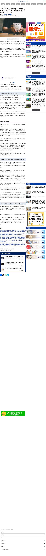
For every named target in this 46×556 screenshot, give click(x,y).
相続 (13, 4)
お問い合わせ (3, 543)
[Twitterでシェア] (3, 275)
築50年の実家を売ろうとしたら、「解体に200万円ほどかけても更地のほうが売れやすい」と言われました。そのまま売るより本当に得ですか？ (38, 106)
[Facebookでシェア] (1, 275)
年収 (8, 4)
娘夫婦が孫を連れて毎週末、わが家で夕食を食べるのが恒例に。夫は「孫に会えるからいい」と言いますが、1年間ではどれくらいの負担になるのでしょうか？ (38, 90)
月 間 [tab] (40, 79)
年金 (23, 4)
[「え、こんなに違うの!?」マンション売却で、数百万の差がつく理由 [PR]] (36, 210)
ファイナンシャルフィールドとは (7, 529)
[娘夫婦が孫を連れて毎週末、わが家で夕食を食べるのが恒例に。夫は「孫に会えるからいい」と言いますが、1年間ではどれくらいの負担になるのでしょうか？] (28, 89)
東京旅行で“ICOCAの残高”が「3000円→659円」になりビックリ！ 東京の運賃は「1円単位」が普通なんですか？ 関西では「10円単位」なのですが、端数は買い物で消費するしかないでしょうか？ (38, 100)
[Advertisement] (13, 67)
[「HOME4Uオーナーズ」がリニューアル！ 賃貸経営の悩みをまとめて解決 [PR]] (36, 193)
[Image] (13, 413)
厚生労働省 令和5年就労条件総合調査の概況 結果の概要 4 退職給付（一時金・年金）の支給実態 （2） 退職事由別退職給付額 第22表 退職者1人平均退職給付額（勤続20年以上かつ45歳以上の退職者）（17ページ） (12, 244)
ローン (33, 4)
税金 (18, 4)
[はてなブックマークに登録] (8, 275)
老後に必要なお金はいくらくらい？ (8, 84)
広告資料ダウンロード (5, 549)
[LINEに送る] (6, 275)
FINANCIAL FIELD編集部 (7, 14)
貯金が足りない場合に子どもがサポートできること (11, 86)
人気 (3, 4)
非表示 (13, 82)
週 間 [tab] (31, 79)
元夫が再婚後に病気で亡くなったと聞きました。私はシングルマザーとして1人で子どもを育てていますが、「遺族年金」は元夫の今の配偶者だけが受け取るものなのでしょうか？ (38, 83)
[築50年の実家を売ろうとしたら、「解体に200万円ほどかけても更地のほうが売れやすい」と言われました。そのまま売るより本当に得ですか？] (28, 106)
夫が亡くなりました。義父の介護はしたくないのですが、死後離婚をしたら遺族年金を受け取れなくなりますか (38, 94)
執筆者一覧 (3, 546)
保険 (28, 4)
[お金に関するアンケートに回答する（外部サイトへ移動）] (36, 219)
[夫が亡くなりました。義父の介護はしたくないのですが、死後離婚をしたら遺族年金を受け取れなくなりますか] (28, 94)
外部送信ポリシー (4, 540)
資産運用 (40, 4)
